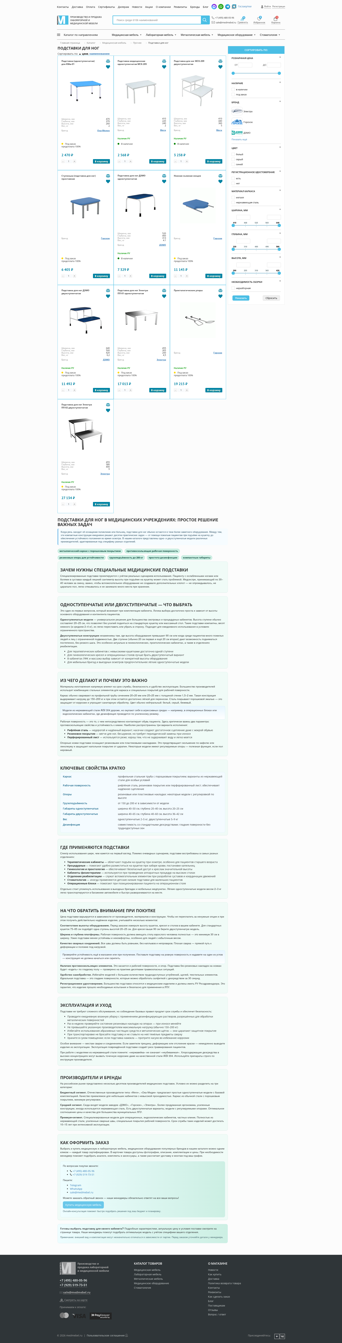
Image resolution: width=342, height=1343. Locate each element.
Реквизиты (180, 7)
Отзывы (213, 1310)
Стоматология (142, 1287)
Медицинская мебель (147, 1270)
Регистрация (279, 6)
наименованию (99, 53)
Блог (205, 7)
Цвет (234, 148)
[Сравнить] (108, 61)
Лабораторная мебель (147, 1274)
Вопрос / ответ (217, 1314)
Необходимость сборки (247, 281)
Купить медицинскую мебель (83, 1205)
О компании (163, 7)
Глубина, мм (240, 234)
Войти (267, 6)
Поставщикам (216, 1305)
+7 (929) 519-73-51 (83, 1174)
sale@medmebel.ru (224, 22)
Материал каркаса (243, 191)
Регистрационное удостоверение (253, 172)
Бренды (195, 7)
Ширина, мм (240, 210)
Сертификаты (106, 7)
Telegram (75, 1185)
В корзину (101, 161)
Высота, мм (239, 258)
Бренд (235, 102)
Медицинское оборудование (151, 1283)
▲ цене (83, 53)
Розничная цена (242, 58)
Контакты (63, 7)
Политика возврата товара (224, 1283)
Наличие (237, 83)
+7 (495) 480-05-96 (223, 17)
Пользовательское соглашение (106, 1335)
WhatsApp (76, 1188)
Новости (137, 7)
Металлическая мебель (148, 1278)
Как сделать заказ (219, 1296)
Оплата (90, 7)
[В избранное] (108, 66)
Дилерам (123, 7)
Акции (149, 7)
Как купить (214, 1274)
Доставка (77, 7)
